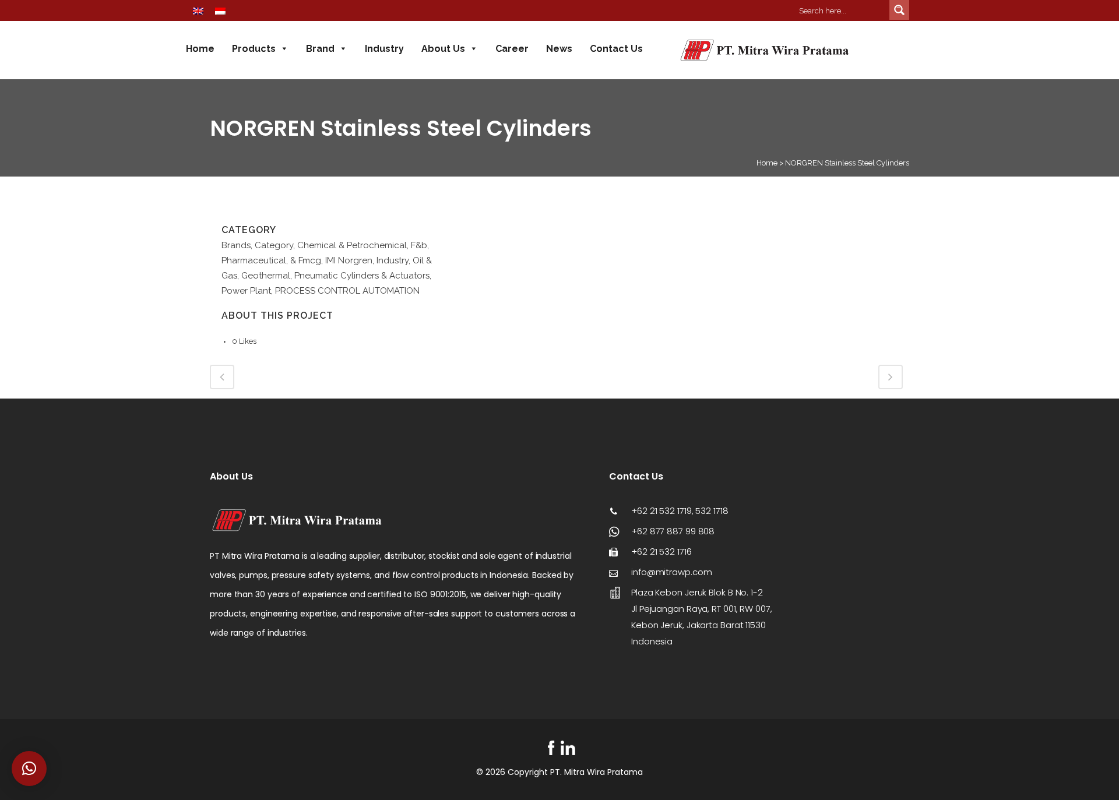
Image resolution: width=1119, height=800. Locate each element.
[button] (29, 768)
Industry (384, 48)
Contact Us (616, 48)
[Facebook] (551, 748)
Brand (320, 48)
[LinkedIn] (568, 748)
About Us (443, 48)
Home (200, 48)
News (559, 48)
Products (254, 48)
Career (512, 48)
